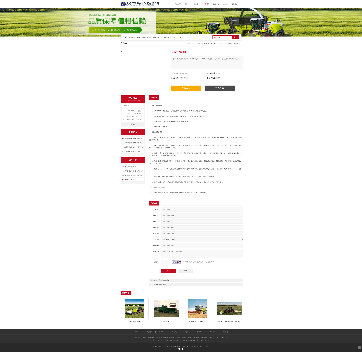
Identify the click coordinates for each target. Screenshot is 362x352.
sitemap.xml (185, 346)
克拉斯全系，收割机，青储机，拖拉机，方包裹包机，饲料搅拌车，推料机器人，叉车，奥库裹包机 (157, 37)
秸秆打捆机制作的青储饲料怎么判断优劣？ (133, 175)
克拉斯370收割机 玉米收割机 (197, 321)
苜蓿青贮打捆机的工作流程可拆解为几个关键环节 (133, 143)
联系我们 (234, 4)
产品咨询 (186, 88)
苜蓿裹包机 (166, 321)
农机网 (206, 346)
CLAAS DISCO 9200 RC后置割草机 (135, 119)
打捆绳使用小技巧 (128, 179)
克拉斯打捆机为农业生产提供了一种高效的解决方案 (133, 147)
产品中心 (198, 43)
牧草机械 (205, 43)
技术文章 (225, 4)
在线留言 (212, 332)
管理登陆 (193, 346)
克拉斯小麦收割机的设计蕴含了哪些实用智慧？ (133, 151)
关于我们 (187, 4)
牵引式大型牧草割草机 (162, 280)
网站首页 (178, 4)
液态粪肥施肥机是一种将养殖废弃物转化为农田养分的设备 (133, 138)
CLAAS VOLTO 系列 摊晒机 (134, 114)
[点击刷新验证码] (176, 262)
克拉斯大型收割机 (161, 284)
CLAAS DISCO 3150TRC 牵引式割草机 (220, 43)
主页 (192, 43)
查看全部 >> (133, 124)
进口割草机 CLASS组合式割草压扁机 (229, 321)
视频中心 (216, 4)
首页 (136, 332)
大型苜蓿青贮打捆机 (135, 321)
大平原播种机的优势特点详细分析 (133, 171)
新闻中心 (197, 4)
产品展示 (206, 4)
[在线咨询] (183, 349)
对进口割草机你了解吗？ (130, 167)
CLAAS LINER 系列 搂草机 (133, 111)
